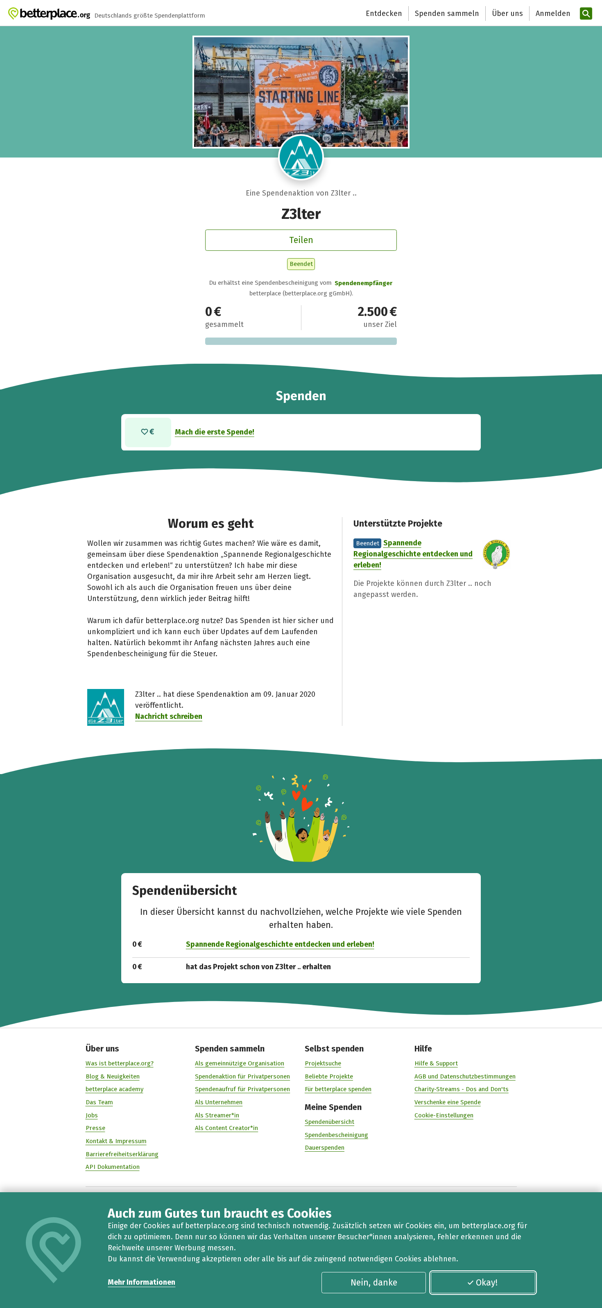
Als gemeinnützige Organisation (239, 1063)
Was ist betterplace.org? (120, 1063)
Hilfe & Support (436, 1063)
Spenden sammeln (447, 13)
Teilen (301, 240)
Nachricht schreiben (168, 716)
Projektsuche (323, 1063)
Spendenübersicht (329, 1122)
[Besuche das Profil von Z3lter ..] (301, 157)
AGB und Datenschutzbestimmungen (465, 1076)
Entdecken (384, 13)
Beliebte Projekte (329, 1076)
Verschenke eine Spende (447, 1102)
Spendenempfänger (363, 283)
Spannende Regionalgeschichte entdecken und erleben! (413, 554)
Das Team (99, 1102)
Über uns (507, 13)
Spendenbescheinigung (336, 1135)
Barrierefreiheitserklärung (122, 1154)
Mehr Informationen (141, 1282)
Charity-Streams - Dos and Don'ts (461, 1089)
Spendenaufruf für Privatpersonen (242, 1089)
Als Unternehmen (218, 1102)
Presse (95, 1128)
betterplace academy (114, 1089)
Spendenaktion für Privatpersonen (242, 1076)
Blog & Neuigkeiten (113, 1076)
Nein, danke (374, 1282)
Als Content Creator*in (226, 1128)
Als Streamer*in (217, 1115)
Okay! (487, 1282)
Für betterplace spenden (338, 1089)
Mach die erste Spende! (214, 432)
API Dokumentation (113, 1167)
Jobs (92, 1115)
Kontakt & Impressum (116, 1141)
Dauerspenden (324, 1147)
